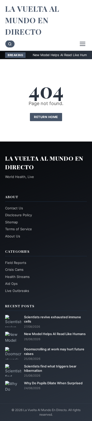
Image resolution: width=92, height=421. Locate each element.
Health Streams (17, 277)
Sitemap (11, 222)
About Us (12, 236)
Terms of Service (18, 229)
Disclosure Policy (18, 215)
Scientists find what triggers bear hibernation (50, 368)
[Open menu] (82, 43)
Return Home (46, 117)
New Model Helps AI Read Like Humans (54, 55)
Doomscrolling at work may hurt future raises (54, 351)
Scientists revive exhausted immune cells (52, 319)
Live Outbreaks (17, 291)
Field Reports (15, 263)
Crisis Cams (14, 269)
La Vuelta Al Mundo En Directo (32, 20)
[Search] (10, 44)
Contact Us (14, 208)
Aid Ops (11, 284)
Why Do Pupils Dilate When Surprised (53, 383)
